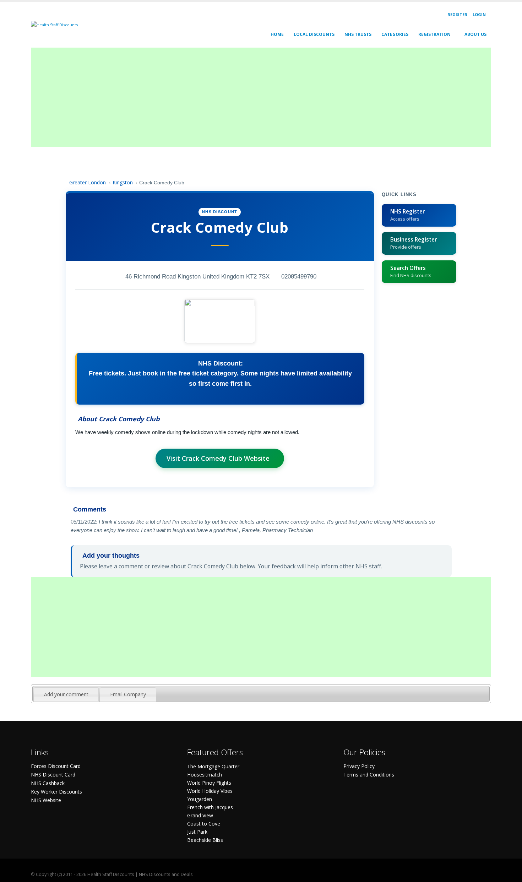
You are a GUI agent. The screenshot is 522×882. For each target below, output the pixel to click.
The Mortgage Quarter (213, 766)
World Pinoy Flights (209, 782)
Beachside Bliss (205, 840)
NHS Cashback (48, 783)
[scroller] (509, 873)
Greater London (87, 182)
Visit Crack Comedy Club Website (218, 458)
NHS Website (46, 800)
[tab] (66, 694)
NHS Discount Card (53, 774)
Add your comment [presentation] (66, 694)
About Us (475, 34)
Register (457, 14)
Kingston (123, 182)
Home (277, 34)
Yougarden (199, 799)
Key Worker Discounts (56, 791)
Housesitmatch (204, 774)
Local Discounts (314, 34)
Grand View (200, 815)
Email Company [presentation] (128, 694)
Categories (394, 34)
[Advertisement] (244, 97)
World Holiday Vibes (210, 791)
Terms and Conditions (368, 774)
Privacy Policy (359, 766)
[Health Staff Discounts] (54, 24)
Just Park (197, 831)
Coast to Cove (203, 823)
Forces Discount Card (56, 766)
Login (479, 14)
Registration (434, 34)
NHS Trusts (357, 34)
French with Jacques (210, 807)
